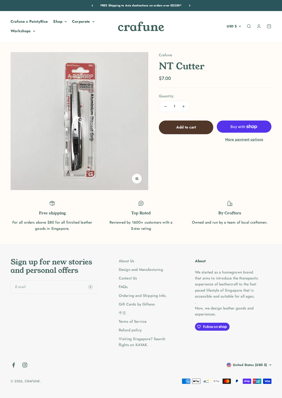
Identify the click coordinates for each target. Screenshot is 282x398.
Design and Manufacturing (141, 269)
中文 (122, 312)
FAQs (123, 286)
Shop (57, 21)
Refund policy (130, 330)
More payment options (244, 139)
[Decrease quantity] (165, 106)
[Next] (190, 5)
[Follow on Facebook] (14, 365)
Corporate (81, 21)
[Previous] (92, 5)
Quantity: (166, 96)
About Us (126, 261)
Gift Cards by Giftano (137, 304)
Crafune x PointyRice (29, 21)
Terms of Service (133, 321)
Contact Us (128, 278)
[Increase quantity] (183, 106)
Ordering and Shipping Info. (143, 295)
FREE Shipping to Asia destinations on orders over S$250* (141, 5)
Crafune (165, 55)
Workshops (21, 31)
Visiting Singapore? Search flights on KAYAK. (142, 341)
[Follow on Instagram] (25, 365)
